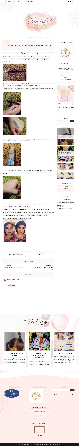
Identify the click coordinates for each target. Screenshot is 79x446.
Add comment (50, 290)
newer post (8, 265)
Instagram (66, 186)
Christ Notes (64, 208)
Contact (32, 1)
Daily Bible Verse (66, 199)
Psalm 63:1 (59, 206)
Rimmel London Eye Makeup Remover (16, 254)
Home (5, 1)
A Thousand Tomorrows (64, 353)
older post (49, 265)
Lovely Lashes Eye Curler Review (14, 267)
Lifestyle (20, 1)
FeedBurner (68, 79)
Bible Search (69, 208)
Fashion (9, 1)
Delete (13, 285)
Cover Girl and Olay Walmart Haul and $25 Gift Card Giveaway (65, 153)
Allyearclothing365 (13, 279)
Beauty (14, 1)
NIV (63, 206)
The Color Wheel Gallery (27, 444)
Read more (64, 365)
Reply (9, 285)
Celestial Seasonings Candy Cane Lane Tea (42, 268)
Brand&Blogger (47, 444)
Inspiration (26, 1)
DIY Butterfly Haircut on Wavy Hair (66, 137)
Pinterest (66, 188)
